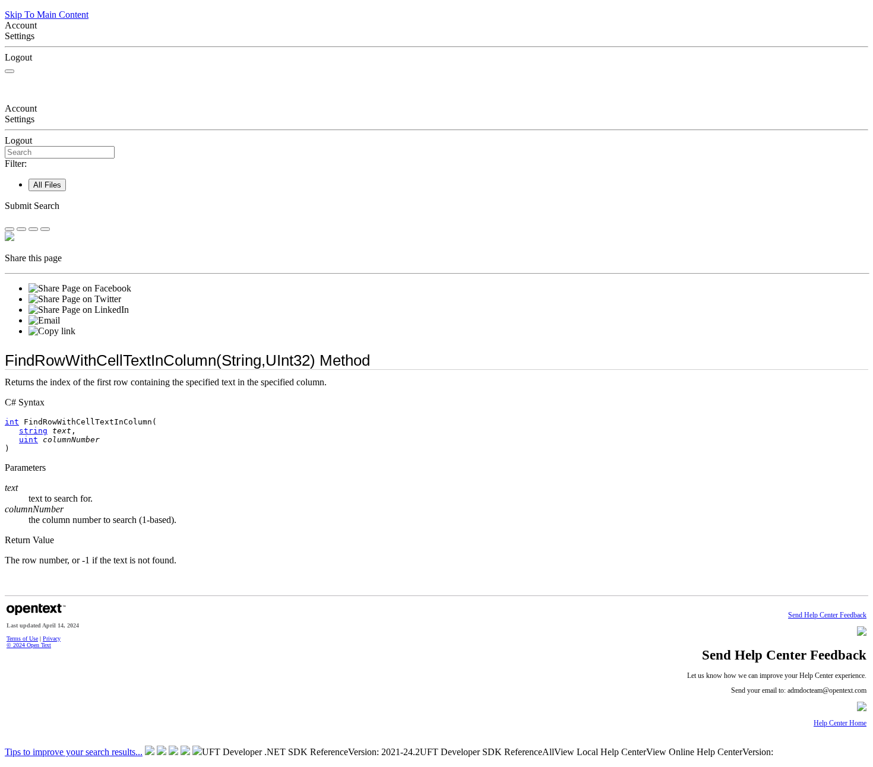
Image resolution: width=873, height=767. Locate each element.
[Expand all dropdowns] (21, 229)
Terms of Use (22, 638)
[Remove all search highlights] (33, 229)
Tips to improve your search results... (74, 752)
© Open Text (29, 645)
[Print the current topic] (45, 229)
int (12, 421)
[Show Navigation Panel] (9, 71)
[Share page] (9, 229)
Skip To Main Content (46, 14)
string (33, 430)
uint (28, 439)
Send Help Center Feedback (827, 615)
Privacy (52, 638)
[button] (436, 206)
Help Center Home (840, 723)
